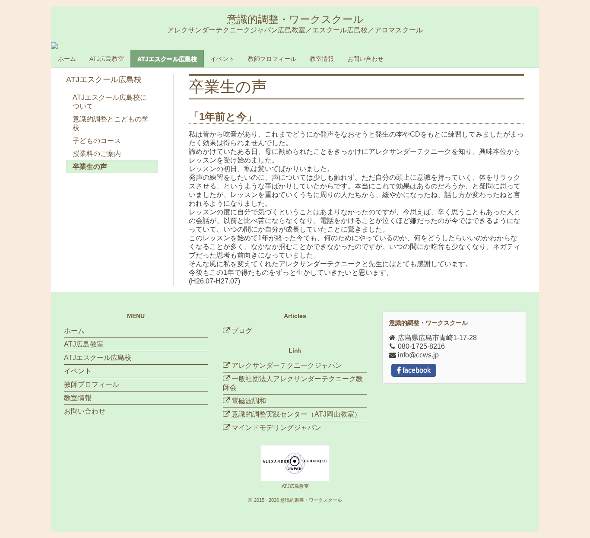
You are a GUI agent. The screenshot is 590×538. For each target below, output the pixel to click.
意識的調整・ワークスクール (311, 500)
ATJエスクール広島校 (167, 58)
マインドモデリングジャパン (276, 427)
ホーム (67, 58)
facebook (416, 370)
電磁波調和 (249, 400)
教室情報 (322, 58)
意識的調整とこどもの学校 (111, 123)
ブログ (241, 330)
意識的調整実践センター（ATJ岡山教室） (296, 414)
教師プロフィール (272, 58)
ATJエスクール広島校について (110, 102)
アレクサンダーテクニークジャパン (287, 365)
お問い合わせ (365, 58)
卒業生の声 (90, 166)
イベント (222, 58)
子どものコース (97, 140)
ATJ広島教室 (106, 58)
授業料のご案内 (97, 153)
